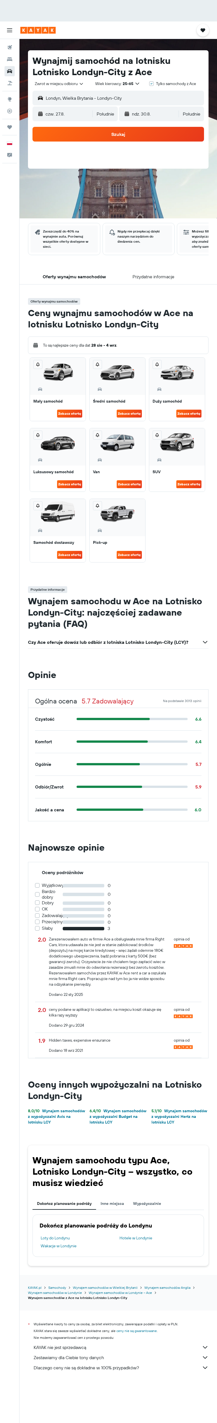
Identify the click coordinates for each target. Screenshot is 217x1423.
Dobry (48, 902)
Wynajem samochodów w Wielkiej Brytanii (105, 1287)
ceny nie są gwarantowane (136, 1331)
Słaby (47, 928)
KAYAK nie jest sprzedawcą (60, 1347)
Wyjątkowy (53, 885)
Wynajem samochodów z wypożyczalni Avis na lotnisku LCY (56, 1116)
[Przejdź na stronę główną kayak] (38, 30)
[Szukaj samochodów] (9, 71)
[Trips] (9, 127)
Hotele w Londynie (136, 1237)
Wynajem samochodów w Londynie (55, 1293)
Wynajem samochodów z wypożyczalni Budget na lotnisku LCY (118, 1116)
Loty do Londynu (55, 1237)
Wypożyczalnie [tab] (147, 1203)
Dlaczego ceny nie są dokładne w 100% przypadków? (86, 1367)
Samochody (57, 1287)
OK (45, 909)
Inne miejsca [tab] (112, 1203)
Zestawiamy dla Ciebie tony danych (69, 1357)
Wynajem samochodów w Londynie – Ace (120, 1293)
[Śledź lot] (9, 111)
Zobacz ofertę (69, 413)
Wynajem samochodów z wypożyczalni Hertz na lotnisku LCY (179, 1116)
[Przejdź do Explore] (9, 99)
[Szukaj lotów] (9, 47)
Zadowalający (55, 915)
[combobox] (59, 83)
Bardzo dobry (48, 894)
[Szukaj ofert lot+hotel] (9, 83)
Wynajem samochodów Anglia (167, 1287)
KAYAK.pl (35, 1287)
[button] (9, 30)
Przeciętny (52, 921)
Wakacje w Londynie (59, 1245)
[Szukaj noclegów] (9, 59)
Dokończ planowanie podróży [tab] (64, 1203)
